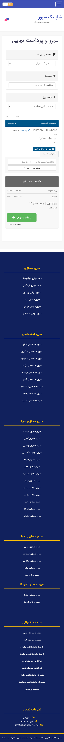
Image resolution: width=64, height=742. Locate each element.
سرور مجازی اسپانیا (32, 473)
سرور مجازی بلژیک (32, 495)
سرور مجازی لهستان (32, 445)
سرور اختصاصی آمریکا (32, 400)
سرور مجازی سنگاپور (32, 561)
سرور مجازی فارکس (32, 306)
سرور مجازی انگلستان (32, 452)
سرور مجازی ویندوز (32, 292)
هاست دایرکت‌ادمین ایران (32, 647)
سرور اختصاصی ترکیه (32, 365)
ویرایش (24, 130)
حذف (15, 130)
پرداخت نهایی (23, 217)
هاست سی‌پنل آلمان (32, 640)
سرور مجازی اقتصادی (32, 313)
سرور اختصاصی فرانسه (32, 372)
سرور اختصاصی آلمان (32, 379)
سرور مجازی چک (32, 502)
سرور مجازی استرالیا (32, 554)
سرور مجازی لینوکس (32, 285)
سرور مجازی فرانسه (32, 431)
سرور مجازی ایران (32, 547)
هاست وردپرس (32, 689)
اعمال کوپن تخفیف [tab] (49, 154)
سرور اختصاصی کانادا (32, 393)
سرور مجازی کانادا (32, 595)
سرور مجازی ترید (32, 299)
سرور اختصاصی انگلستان (32, 386)
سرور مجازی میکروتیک (32, 278)
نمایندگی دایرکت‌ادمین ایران (32, 675)
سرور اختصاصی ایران (32, 344)
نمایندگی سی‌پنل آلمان (32, 668)
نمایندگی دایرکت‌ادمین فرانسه (32, 682)
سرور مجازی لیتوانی (32, 516)
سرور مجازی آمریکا (32, 602)
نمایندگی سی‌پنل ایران (32, 661)
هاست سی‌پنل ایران (32, 633)
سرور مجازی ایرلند (32, 509)
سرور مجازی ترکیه (32, 568)
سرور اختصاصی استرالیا (32, 358)
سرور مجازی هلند (32, 466)
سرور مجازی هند (32, 575)
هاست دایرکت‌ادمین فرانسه (32, 654)
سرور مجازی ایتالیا (32, 480)
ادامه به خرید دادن (15, 224)
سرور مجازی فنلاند (32, 459)
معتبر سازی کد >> (32, 168)
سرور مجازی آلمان (32, 438)
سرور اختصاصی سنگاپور (32, 351)
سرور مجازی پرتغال (32, 488)
